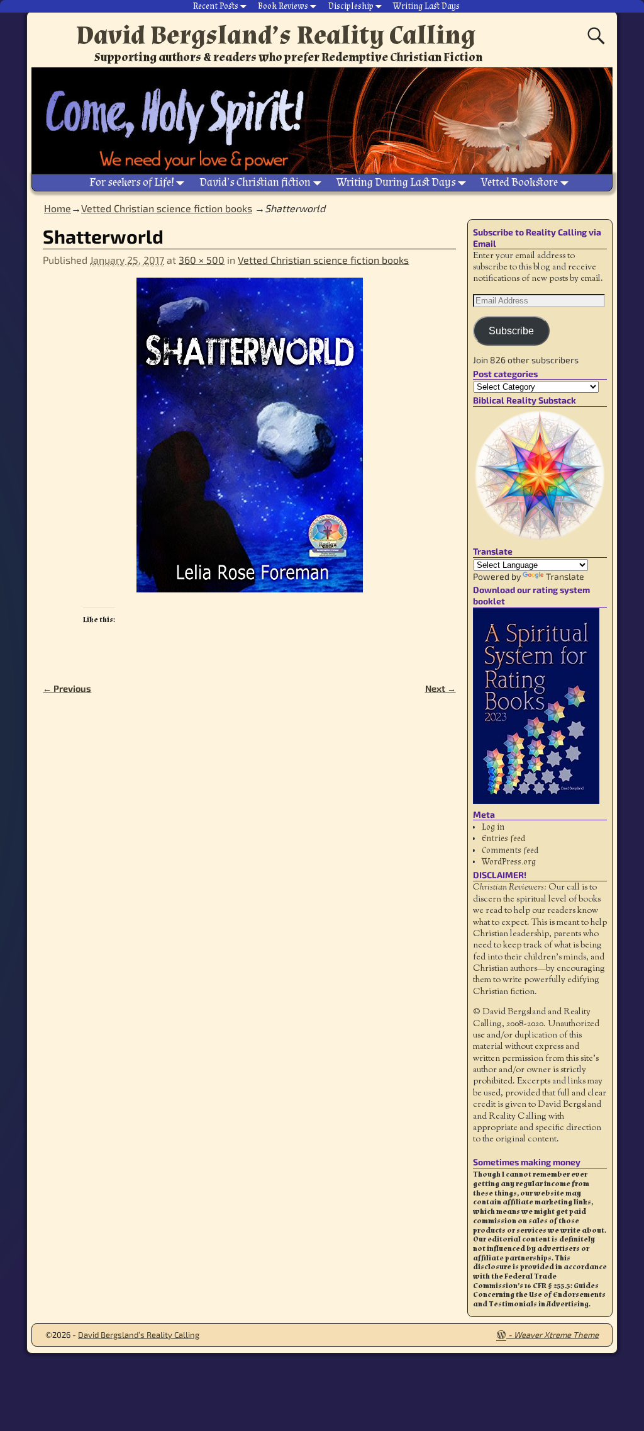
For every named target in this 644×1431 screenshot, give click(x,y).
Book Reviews (283, 6)
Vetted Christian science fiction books (166, 208)
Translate (565, 576)
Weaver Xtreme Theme (556, 1335)
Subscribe (511, 330)
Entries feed (503, 838)
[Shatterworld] (249, 443)
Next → (440, 688)
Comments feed (510, 850)
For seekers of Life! (131, 182)
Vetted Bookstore (519, 182)
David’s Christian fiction (255, 182)
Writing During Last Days (396, 182)
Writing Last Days (426, 6)
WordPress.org (509, 862)
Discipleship (351, 6)
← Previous (67, 688)
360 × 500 (202, 260)
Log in (493, 827)
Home (57, 208)
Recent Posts (215, 6)
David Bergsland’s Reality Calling (275, 35)
